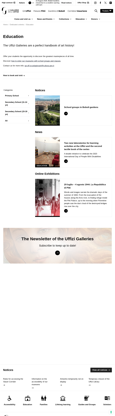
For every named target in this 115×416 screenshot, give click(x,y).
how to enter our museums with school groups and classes (36, 61)
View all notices (99, 370)
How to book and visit (13, 75)
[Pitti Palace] (39, 11)
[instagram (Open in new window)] (95, 2)
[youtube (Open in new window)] (110, 2)
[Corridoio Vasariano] (77, 11)
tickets (105, 11)
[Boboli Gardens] (56, 11)
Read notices (66, 3)
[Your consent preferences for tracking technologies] (111, 412)
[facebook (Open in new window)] (100, 2)
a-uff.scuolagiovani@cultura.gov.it (40, 66)
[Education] (10, 11)
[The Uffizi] (27, 11)
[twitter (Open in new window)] (105, 2)
